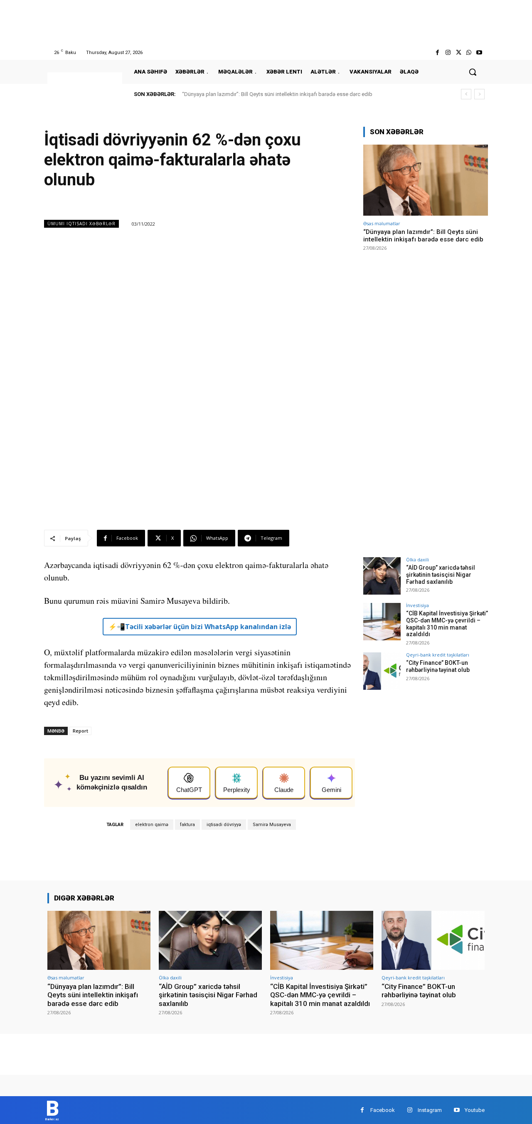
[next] (479, 94)
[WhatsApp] (469, 52)
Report (80, 731)
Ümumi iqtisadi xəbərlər (81, 223)
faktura (187, 824)
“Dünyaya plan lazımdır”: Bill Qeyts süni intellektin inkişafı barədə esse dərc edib (277, 94)
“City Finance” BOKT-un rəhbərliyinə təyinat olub (438, 666)
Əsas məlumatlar (381, 223)
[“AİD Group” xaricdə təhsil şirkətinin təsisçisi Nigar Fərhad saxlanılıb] (382, 576)
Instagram (430, 1110)
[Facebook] (437, 52)
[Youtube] (479, 52)
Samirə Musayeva (272, 824)
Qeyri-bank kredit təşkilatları (437, 654)
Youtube (475, 1110)
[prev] (466, 94)
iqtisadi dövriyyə (224, 824)
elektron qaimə (151, 824)
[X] (458, 52)
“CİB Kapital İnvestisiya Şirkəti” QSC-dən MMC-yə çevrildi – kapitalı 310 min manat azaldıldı (447, 623)
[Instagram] (448, 52)
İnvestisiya (417, 605)
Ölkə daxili (417, 559)
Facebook (382, 1110)
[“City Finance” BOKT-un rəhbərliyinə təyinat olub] (382, 671)
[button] (473, 72)
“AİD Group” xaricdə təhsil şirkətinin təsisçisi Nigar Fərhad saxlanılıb (440, 574)
